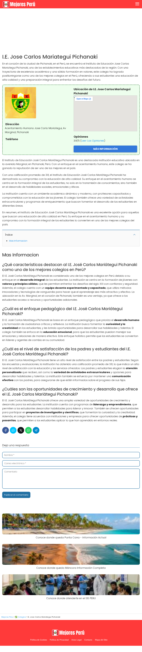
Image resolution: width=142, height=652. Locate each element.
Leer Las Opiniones (92, 140)
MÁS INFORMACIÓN (105, 149)
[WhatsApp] (28, 430)
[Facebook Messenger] (13, 430)
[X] (20, 430)
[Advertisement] (71, 31)
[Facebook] (5, 430)
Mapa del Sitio (101, 640)
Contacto (88, 640)
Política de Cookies (38, 640)
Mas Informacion (18, 240)
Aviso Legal (76, 640)
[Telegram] (36, 430)
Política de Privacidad (59, 640)
